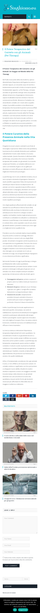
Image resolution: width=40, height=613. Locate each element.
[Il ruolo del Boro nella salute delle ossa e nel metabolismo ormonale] (20, 422)
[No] (37, 605)
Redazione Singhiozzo (11, 61)
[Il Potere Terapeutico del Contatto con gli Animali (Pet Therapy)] (20, 34)
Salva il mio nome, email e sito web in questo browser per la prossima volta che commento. (18, 559)
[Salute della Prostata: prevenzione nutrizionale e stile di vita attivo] (20, 453)
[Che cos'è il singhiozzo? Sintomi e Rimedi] (20, 7)
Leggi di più (23, 610)
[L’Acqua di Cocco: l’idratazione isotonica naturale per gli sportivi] (20, 485)
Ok (15, 610)
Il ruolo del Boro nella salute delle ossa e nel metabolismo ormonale (19, 436)
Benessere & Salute (31, 63)
